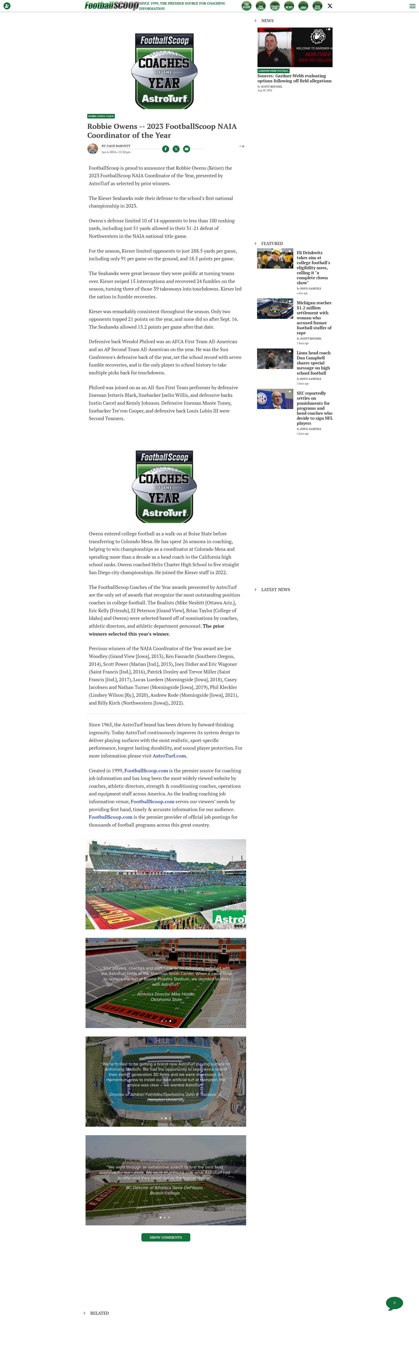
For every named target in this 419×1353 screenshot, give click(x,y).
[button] (412, 6)
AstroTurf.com (169, 756)
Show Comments (166, 1237)
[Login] (7, 6)
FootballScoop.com (146, 771)
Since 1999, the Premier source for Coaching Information (182, 6)
